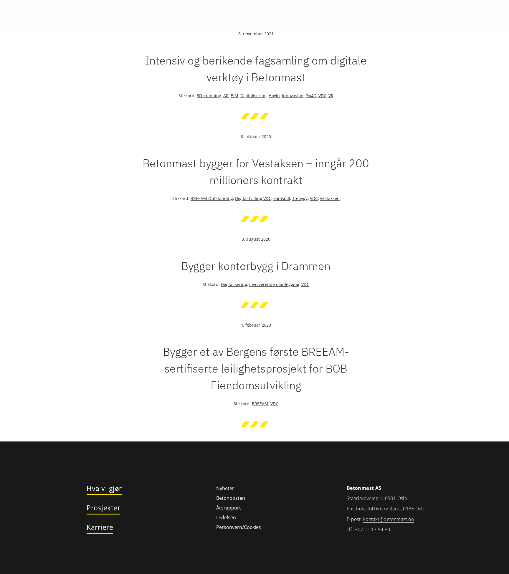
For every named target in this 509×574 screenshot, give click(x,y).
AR (226, 95)
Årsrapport (228, 507)
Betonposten (230, 498)
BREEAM (260, 403)
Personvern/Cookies (238, 527)
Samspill (281, 198)
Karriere (100, 527)
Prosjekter (103, 508)
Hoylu (274, 95)
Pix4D (310, 95)
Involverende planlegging (274, 284)
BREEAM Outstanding (212, 198)
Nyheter (225, 488)
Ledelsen (226, 517)
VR (330, 95)
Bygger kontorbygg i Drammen (255, 266)
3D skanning (209, 95)
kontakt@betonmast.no (388, 519)
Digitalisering (253, 95)
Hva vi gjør (104, 488)
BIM (234, 95)
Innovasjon (292, 95)
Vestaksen (330, 198)
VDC (322, 95)
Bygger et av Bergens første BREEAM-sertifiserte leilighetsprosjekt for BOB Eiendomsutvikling (256, 368)
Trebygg (300, 198)
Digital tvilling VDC (253, 198)
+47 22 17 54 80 (372, 529)
